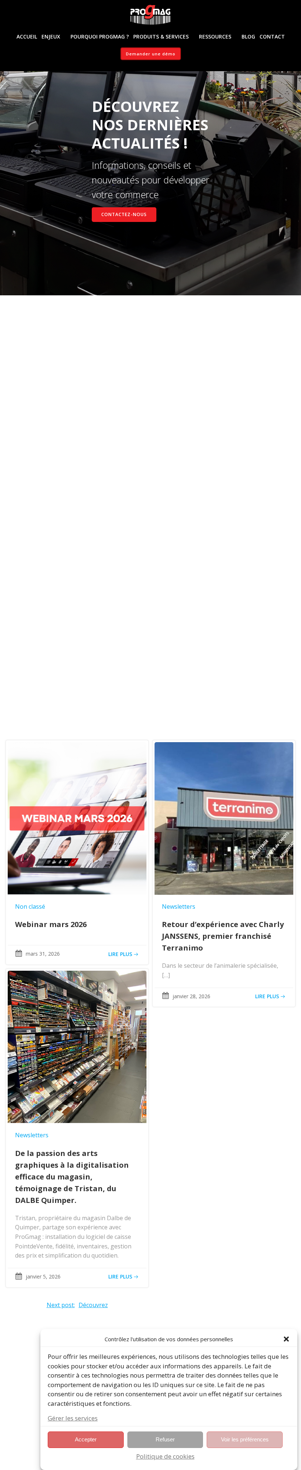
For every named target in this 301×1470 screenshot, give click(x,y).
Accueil (27, 36)
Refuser (165, 1439)
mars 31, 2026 (43, 953)
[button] (286, 1339)
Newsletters (178, 906)
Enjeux (50, 36)
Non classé (30, 906)
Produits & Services (161, 36)
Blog (248, 36)
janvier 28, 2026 (191, 996)
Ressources (215, 36)
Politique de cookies (165, 1456)
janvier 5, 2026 (43, 1276)
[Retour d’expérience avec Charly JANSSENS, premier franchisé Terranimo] (224, 818)
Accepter (86, 1439)
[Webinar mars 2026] (77, 818)
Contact (272, 36)
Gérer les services (73, 1418)
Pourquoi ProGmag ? (99, 36)
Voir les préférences (245, 1439)
